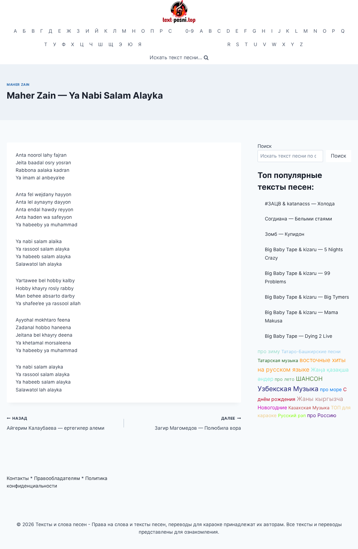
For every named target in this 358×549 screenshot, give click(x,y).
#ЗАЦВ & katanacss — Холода (300, 203)
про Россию (321, 415)
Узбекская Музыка (288, 389)
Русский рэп (292, 415)
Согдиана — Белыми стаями (298, 219)
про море (331, 389)
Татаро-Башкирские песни (311, 351)
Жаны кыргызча (320, 398)
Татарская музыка (278, 360)
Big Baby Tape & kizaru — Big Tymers (307, 297)
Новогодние (272, 407)
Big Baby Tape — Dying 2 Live (298, 336)
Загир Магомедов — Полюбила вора (198, 423)
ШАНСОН (309, 378)
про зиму (269, 351)
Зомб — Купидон (284, 234)
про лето (285, 379)
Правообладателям (57, 478)
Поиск (265, 146)
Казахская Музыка (308, 407)
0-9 (189, 31)
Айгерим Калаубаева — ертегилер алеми (55, 423)
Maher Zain (18, 84)
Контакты (18, 478)
